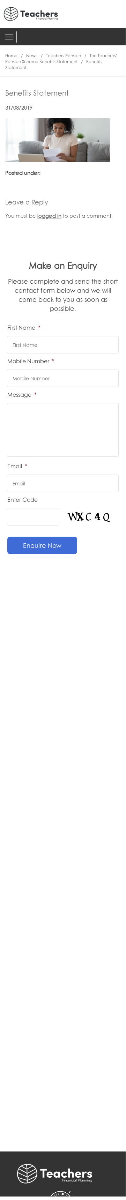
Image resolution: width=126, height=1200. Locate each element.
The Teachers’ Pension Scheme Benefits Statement (61, 59)
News (31, 56)
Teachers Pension (63, 56)
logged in (49, 215)
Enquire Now (42, 545)
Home (11, 56)
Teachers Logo (34, 14)
